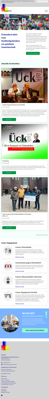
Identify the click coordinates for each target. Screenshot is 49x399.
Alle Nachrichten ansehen (42, 235)
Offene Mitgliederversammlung (8, 383)
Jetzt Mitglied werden (35, 330)
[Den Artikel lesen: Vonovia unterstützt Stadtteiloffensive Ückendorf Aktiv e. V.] (24, 194)
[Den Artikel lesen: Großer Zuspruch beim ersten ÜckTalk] (24, 85)
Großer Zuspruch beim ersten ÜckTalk (13, 105)
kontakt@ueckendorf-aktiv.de (10, 364)
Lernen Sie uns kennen (33, 53)
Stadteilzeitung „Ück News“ (7, 384)
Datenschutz (4, 391)
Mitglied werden (7, 373)
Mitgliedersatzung (5, 392)
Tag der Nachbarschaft (6, 369)
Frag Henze (5, 161)
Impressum (3, 389)
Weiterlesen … (9, 119)
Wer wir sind (4, 378)
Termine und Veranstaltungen (8, 381)
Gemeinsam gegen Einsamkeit (8, 371)
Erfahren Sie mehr (19, 257)
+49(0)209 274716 (6, 362)
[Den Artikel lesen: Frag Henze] (24, 141)
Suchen (36, 1)
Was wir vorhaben (5, 380)
